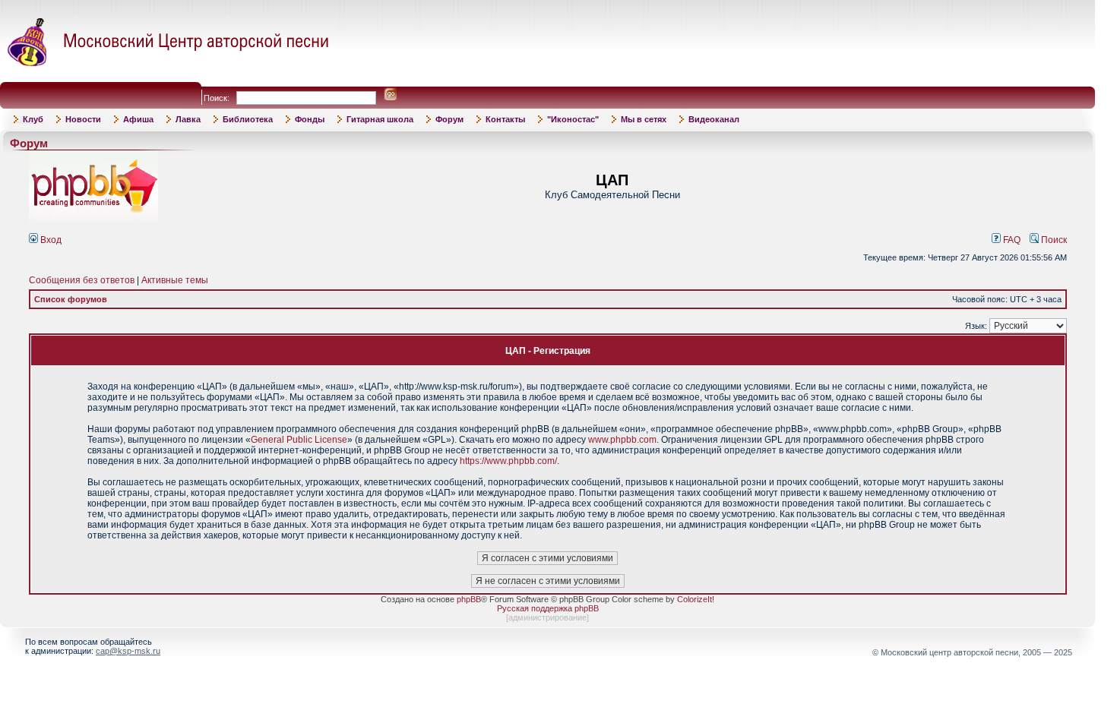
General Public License (299, 439)
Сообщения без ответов (81, 280)
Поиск (1053, 240)
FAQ (1010, 240)
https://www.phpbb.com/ (508, 461)
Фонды (309, 119)
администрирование (547, 617)
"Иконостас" (573, 119)
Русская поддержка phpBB (548, 608)
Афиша (138, 119)
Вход (50, 240)
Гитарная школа (379, 119)
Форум (449, 119)
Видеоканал (713, 119)
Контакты (505, 119)
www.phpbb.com (622, 439)
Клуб (33, 119)
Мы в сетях (643, 119)
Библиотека (248, 119)
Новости (83, 119)
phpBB (469, 599)
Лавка (188, 119)
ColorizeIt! (695, 599)
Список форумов (70, 299)
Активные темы (174, 280)
